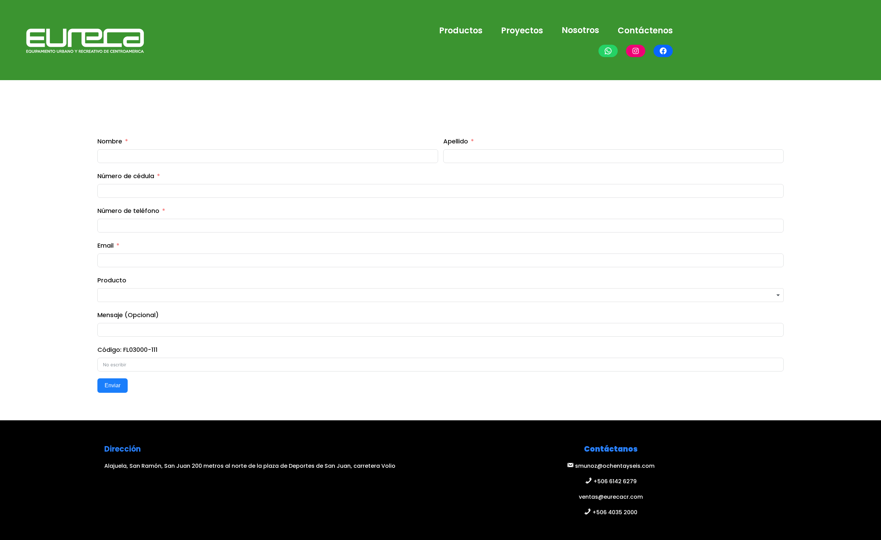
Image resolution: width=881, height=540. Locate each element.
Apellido (455, 141)
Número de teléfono (128, 210)
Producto (111, 280)
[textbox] (440, 295)
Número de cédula (125, 176)
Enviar (112, 385)
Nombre (109, 141)
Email (105, 245)
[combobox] (440, 295)
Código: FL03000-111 (127, 349)
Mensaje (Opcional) (128, 315)
